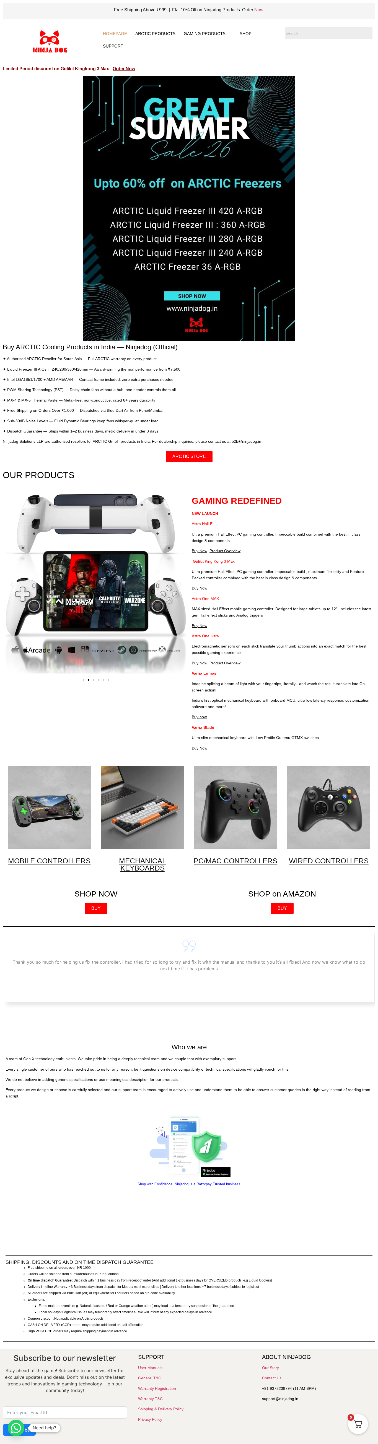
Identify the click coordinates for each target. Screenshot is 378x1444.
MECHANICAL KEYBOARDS (142, 864)
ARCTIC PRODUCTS (155, 33)
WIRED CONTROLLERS (329, 861)
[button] (11, 584)
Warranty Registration (157, 1388)
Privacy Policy (150, 1419)
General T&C (149, 1378)
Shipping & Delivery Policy (160, 1409)
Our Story (270, 1368)
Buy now (199, 717)
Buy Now (199, 551)
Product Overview (224, 551)
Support (113, 46)
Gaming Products (205, 33)
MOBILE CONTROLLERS (49, 861)
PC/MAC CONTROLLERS (235, 861)
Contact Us (271, 1378)
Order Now (124, 68)
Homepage (115, 33)
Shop (246, 33)
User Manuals (150, 1368)
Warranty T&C (150, 1398)
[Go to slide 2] (88, 680)
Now (258, 9)
